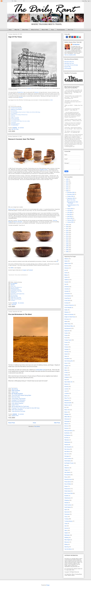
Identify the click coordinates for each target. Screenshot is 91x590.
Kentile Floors (20, 92)
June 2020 (69, 212)
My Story (66, 437)
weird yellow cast (40, 369)
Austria (66, 272)
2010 (67, 241)
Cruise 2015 (67, 300)
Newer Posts (11, 422)
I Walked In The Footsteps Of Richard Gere (19, 115)
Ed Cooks (66, 319)
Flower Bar (13, 116)
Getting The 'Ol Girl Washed (16, 109)
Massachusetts (67, 402)
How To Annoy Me (68, 360)
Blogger (47, 585)
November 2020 (71, 194)
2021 (67, 188)
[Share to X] (11, 131)
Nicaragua (66, 456)
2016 (67, 230)
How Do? (13, 284)
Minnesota (66, 419)
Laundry (66, 388)
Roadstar (66, 495)
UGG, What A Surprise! (17, 403)
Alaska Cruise (67, 263)
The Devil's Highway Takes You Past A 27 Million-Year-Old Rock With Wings (25, 112)
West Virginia (67, 539)
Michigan (66, 414)
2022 (67, 186)
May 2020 (69, 214)
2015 (67, 232)
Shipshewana (67, 498)
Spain (65, 509)
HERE (12, 267)
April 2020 (69, 216)
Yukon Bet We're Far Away (18, 411)
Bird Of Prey (15, 389)
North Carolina (67, 458)
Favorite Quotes (61, 29)
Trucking (66, 518)
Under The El (15, 404)
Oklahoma (66, 467)
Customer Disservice (69, 305)
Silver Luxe (13, 286)
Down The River (16, 390)
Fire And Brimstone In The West (20, 314)
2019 (67, 224)
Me (65, 407)
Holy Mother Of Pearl (15, 124)
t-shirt (51, 100)
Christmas (66, 286)
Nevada (66, 444)
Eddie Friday (67, 323)
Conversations (67, 295)
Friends (66, 347)
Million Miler (67, 416)
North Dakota (67, 460)
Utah (65, 525)
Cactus (66, 277)
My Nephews (67, 435)
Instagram (24, 270)
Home (10, 29)
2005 (67, 251)
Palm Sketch (67, 472)
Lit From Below (14, 111)
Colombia (66, 288)
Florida (66, 335)
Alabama (66, 258)
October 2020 (70, 196)
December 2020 (71, 192)
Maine (65, 395)
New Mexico (67, 451)
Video (65, 530)
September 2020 (71, 198)
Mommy (66, 425)
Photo (17, 129)
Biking (65, 275)
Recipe (66, 486)
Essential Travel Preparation (16, 108)
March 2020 (70, 218)
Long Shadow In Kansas (16, 289)
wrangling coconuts (44, 169)
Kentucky (66, 386)
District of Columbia (68, 314)
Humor (66, 363)
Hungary (66, 365)
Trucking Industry (68, 521)
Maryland (66, 400)
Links (65, 391)
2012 (67, 238)
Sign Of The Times (15, 37)
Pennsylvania (67, 474)
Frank (65, 344)
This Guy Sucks (14, 295)
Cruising (66, 302)
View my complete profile (70, 54)
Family (65, 333)
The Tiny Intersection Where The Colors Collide (20, 121)
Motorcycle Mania (68, 430)
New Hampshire (68, 446)
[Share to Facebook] (13, 131)
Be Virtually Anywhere (17, 393)
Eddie (65, 321)
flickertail (21, 97)
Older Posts (57, 422)
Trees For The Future (18, 221)
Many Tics (66, 398)
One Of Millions (14, 113)
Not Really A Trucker (69, 463)
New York (13, 129)
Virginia (66, 532)
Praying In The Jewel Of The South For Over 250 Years (25, 408)
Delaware (66, 312)
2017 (67, 228)
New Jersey (67, 449)
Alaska (65, 261)
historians (37, 92)
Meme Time (67, 409)
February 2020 (70, 220)
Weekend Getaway (15, 288)
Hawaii (65, 354)
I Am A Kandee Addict (15, 120)
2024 (67, 183)
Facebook (31, 270)
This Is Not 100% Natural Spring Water (21, 395)
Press (52, 29)
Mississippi (66, 421)
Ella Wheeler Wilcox (68, 326)
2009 (67, 243)
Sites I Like (70, 29)
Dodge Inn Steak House (69, 316)
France (66, 342)
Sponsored (14, 304)
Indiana (66, 374)
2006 (67, 249)
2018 (67, 226)
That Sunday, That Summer (19, 398)
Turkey (66, 523)
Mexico (66, 412)
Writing (66, 544)
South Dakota (67, 507)
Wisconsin (66, 542)
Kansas (66, 384)
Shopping (66, 500)
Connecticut (67, 293)
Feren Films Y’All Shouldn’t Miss (17, 293)
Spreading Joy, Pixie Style (16, 291)
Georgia (66, 349)
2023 (67, 184)
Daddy (65, 309)
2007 (67, 247)
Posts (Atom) (37, 426)
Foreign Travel (67, 340)
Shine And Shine (14, 296)
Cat (65, 284)
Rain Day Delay (16, 397)
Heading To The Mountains (18, 400)
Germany (66, 351)
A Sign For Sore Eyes (15, 117)
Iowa (65, 379)
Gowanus (29, 88)
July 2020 (69, 210)
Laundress (13, 300)
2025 (67, 181)
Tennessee (66, 514)
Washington (67, 535)
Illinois (65, 370)
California (13, 415)
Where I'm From (35, 29)
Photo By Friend (68, 479)
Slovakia (66, 502)
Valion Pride (15, 392)
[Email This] (9, 131)
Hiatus (65, 356)
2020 (67, 190)
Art (65, 270)
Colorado (66, 291)
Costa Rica (66, 298)
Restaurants (67, 488)
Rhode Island (67, 491)
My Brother (66, 432)
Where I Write (45, 29)
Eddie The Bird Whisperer (16, 298)
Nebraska (66, 439)
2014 (67, 234)
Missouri (66, 423)
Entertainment (67, 328)
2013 (67, 236)
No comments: (21, 127)
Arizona (66, 265)
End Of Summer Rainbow (18, 401)
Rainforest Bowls (11, 209)
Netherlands (67, 442)
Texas (65, 516)
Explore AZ (66, 330)
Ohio (65, 465)
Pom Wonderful (14, 283)
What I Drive (25, 29)
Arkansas (66, 268)
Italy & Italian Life (68, 381)
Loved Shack (13, 122)
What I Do (17, 29)
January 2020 (70, 222)
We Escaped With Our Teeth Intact (20, 406)
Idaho (65, 367)
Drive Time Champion (17, 409)
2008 (67, 245)
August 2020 (70, 208)
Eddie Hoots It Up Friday (16, 297)
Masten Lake (67, 405)
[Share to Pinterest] (14, 131)
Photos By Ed (67, 481)
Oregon (66, 470)
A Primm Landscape (15, 118)
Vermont (66, 528)
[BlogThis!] (10, 131)
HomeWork (67, 358)
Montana (66, 428)
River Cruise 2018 (68, 493)
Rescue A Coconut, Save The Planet (21, 139)
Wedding (66, 537)
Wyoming (66, 546)
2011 (67, 240)
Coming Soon (13, 292)
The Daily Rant (75, 44)
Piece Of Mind (67, 484)
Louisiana (66, 393)
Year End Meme (68, 549)
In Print (66, 372)
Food (65, 337)
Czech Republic (68, 307)
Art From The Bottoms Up (16, 287)
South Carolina (67, 505)
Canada (66, 282)
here (57, 261)
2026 (67, 179)
